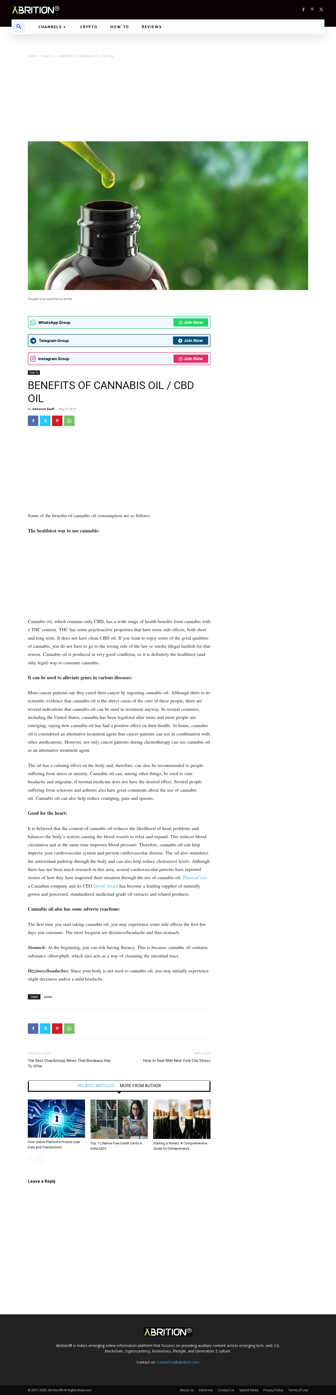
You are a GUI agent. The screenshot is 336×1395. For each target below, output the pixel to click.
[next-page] (39, 1159)
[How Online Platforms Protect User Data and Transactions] (56, 1119)
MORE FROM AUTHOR (140, 1086)
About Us (187, 1390)
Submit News (248, 1390)
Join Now (193, 322)
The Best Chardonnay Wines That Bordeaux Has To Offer (69, 1063)
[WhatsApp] (69, 421)
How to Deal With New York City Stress (177, 1060)
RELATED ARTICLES (95, 1086)
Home (32, 56)
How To (48, 56)
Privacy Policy (273, 1390)
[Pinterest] (312, 10)
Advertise (206, 1390)
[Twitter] (321, 10)
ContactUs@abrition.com (178, 1362)
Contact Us (226, 1390)
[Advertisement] (168, 102)
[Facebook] (303, 10)
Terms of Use (298, 1390)
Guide (48, 997)
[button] (19, 27)
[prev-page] (31, 1159)
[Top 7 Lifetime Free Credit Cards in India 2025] (119, 1119)
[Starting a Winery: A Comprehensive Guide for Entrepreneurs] (182, 1119)
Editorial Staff (43, 409)
